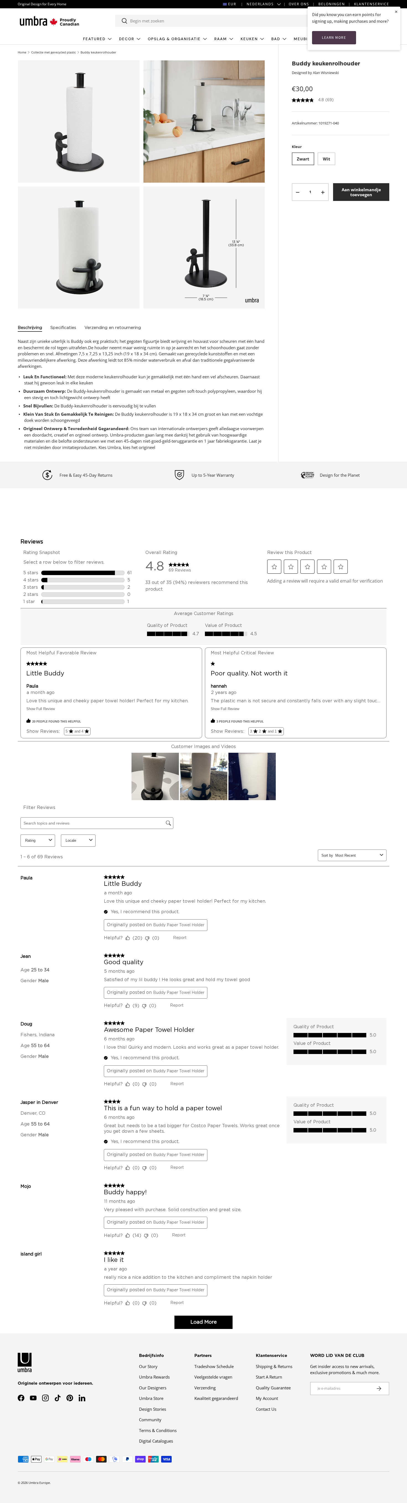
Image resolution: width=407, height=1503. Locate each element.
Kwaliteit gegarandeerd (216, 1398)
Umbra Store (151, 1398)
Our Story (148, 1366)
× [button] (396, 11)
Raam (220, 39)
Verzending (205, 1387)
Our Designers (152, 1387)
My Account (267, 1398)
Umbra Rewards (154, 1377)
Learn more (334, 37)
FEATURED (94, 39)
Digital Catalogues (156, 1441)
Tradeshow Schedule (214, 1366)
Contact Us (266, 1409)
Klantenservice (371, 4)
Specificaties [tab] (63, 328)
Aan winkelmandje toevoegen (361, 192)
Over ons (299, 4)
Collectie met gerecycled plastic (53, 52)
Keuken (249, 39)
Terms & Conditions (158, 1430)
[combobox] (216, 21)
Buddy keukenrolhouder (98, 52)
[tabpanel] (141, 394)
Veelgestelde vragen (213, 1377)
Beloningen (331, 4)
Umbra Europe (39, 1483)
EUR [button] (232, 4)
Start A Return (269, 1377)
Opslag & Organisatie (174, 39)
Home (22, 52)
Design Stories (152, 1409)
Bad (275, 39)
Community (150, 1419)
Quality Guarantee (273, 1387)
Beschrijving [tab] (30, 328)
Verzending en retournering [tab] (112, 328)
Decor (126, 39)
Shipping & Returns (274, 1366)
